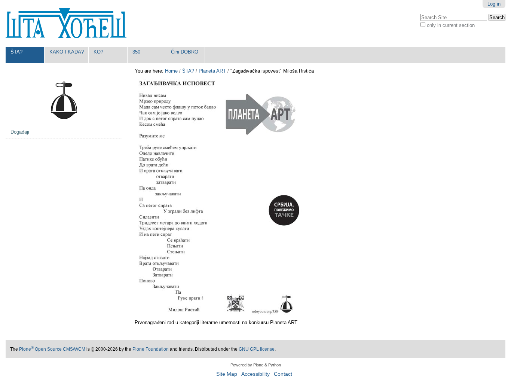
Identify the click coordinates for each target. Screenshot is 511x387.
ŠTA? (16, 52)
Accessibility (255, 374)
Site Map (226, 374)
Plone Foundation (150, 349)
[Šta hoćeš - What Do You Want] (66, 23)
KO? (98, 52)
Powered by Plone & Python (255, 365)
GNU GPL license (257, 349)
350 (136, 52)
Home (171, 71)
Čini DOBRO (184, 52)
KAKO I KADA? (66, 52)
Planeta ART (212, 71)
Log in (494, 4)
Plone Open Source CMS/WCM (52, 349)
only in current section (451, 25)
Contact (283, 374)
